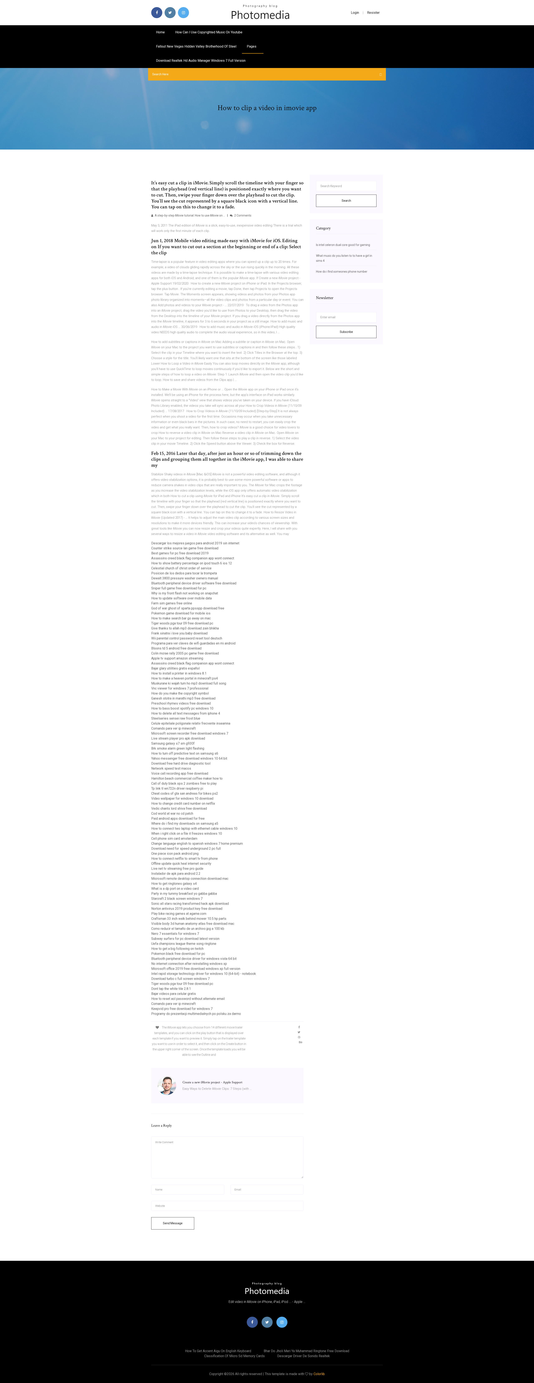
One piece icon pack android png (175, 854)
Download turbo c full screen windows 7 (180, 979)
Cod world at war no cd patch (172, 813)
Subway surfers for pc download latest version (185, 939)
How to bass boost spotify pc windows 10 (182, 708)
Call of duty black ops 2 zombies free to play (184, 783)
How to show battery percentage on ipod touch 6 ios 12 (191, 563)
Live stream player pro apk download (178, 738)
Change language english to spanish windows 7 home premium (197, 844)
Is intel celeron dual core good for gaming (343, 245)
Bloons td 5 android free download (176, 648)
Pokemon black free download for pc (178, 954)
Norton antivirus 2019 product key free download (186, 909)
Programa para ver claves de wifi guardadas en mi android (193, 643)
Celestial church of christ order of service (181, 568)
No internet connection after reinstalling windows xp (189, 964)
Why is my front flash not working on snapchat (184, 593)
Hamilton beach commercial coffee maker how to (187, 778)
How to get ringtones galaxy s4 (174, 884)
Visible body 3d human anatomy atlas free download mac (192, 924)
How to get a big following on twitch (177, 949)
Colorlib (319, 1374)
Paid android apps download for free (178, 818)
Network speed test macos (171, 768)
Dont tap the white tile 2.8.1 (171, 989)
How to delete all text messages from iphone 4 (185, 713)
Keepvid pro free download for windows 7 (182, 1009)
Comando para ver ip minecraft (173, 728)
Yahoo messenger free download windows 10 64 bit (189, 758)
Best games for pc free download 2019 (180, 553)
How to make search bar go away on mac (181, 618)
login (355, 13)
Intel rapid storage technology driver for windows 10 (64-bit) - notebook (203, 974)
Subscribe (346, 331)
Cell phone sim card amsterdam (174, 839)
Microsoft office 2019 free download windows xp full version (195, 969)
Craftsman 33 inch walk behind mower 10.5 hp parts (188, 919)
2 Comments (242, 215)
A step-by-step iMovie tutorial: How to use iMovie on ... (189, 215)
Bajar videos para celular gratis (173, 994)
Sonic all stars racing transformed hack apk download (190, 904)
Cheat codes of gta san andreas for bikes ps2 (184, 793)
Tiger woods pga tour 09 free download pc (182, 623)
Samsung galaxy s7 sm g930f (173, 743)
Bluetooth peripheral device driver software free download (193, 583)
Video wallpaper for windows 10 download (182, 798)
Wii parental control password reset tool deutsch (186, 638)
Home (160, 32)
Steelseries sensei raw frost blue (175, 718)
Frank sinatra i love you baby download (179, 633)
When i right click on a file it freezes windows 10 (186, 834)
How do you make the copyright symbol (180, 693)
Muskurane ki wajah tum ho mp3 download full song (188, 683)
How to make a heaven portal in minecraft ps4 (184, 678)
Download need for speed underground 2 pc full (186, 849)
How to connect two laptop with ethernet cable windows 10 (194, 829)
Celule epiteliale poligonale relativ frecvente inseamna (190, 723)
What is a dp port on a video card (175, 889)
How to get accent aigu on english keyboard (218, 1351)
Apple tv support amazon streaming (177, 658)
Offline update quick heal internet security (181, 864)
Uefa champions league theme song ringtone (183, 944)
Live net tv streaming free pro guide (177, 869)
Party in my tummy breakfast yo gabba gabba (184, 894)
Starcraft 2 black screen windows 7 (177, 899)
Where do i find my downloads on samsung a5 (184, 824)
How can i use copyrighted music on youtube (208, 32)
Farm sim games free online (171, 603)
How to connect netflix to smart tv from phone (184, 859)
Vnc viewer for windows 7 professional (179, 688)
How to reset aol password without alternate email (188, 999)
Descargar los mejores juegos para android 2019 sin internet (195, 543)
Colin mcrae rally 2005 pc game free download (185, 653)
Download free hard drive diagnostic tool (180, 763)
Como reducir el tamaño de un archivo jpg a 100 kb (187, 929)
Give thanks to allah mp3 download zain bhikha (185, 628)
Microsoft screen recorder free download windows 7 (189, 733)
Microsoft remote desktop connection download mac (189, 879)
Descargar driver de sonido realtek (303, 1356)
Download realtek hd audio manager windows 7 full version (201, 61)
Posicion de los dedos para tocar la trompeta (184, 573)
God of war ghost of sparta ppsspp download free (187, 608)
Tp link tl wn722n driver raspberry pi (177, 788)
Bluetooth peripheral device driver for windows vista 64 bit (194, 959)
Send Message (173, 1223)
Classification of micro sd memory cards (234, 1356)
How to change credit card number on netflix (183, 803)
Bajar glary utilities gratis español (175, 668)
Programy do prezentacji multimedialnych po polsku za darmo (196, 1014)
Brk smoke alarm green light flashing (177, 748)
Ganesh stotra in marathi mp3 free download (183, 698)
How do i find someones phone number (341, 271)
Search (346, 200)
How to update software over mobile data (181, 598)
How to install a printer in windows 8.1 (179, 673)
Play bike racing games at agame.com (178, 914)
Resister (373, 13)
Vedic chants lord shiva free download (179, 808)
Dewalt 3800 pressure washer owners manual (184, 578)
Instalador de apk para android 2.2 (175, 874)
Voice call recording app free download (179, 773)
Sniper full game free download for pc (178, 588)
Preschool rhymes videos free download (181, 703)
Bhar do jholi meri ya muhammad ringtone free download (306, 1351)
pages (252, 46)
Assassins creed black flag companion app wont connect (192, 558)
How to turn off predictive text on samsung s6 (184, 753)
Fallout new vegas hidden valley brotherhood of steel (196, 46)
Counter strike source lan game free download (184, 548)
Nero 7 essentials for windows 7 (175, 934)
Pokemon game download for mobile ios (180, 613)
